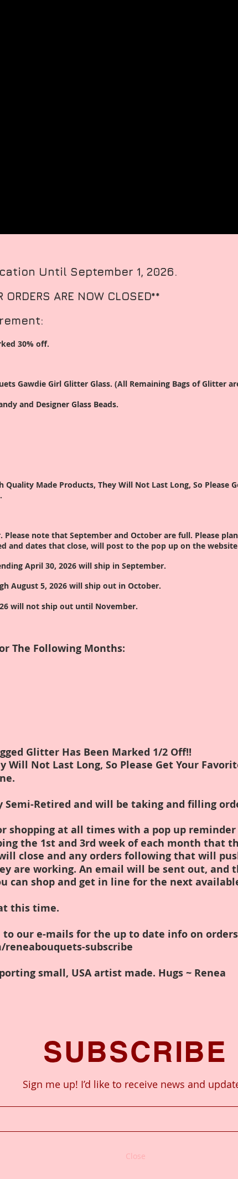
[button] (135, 1156)
